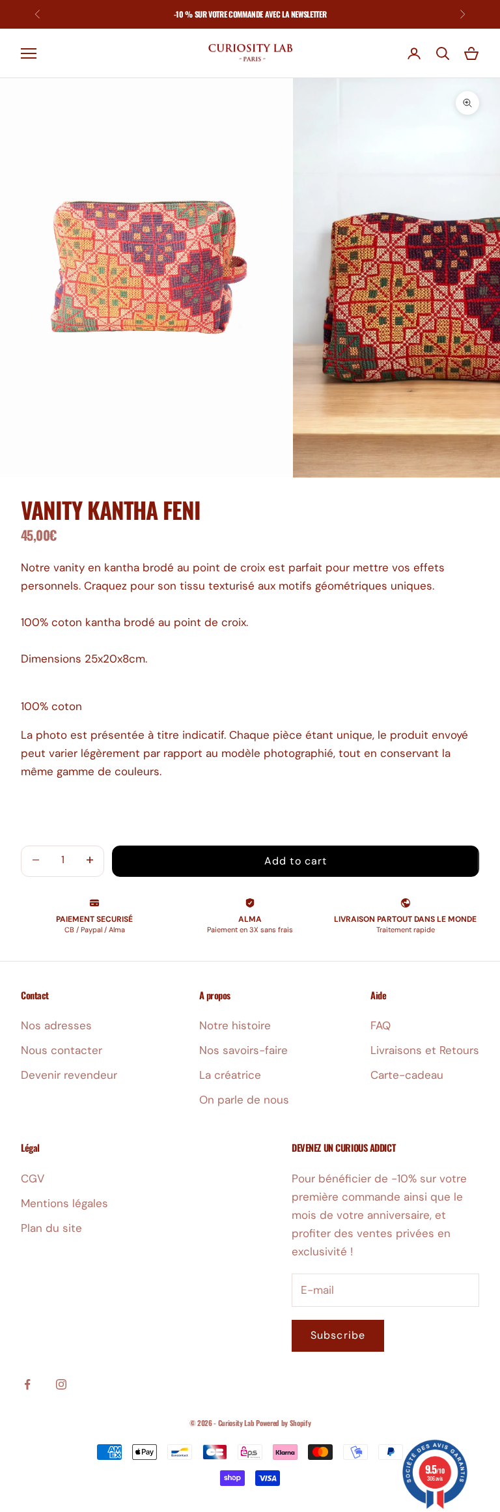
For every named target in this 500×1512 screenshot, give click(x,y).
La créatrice (230, 1075)
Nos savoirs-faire (243, 1050)
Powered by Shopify (283, 1423)
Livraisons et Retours (424, 1050)
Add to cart (295, 861)
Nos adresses (56, 1025)
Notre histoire (235, 1025)
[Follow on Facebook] (27, 1384)
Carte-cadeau (406, 1075)
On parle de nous (244, 1099)
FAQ (380, 1025)
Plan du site (51, 1228)
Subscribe (338, 1335)
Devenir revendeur (69, 1075)
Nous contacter (61, 1050)
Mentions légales (64, 1203)
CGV (32, 1178)
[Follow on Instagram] (61, 1384)
